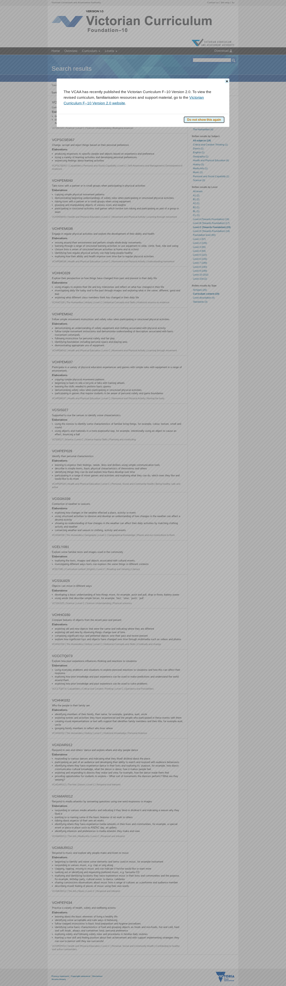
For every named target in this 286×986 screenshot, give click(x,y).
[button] (227, 81)
